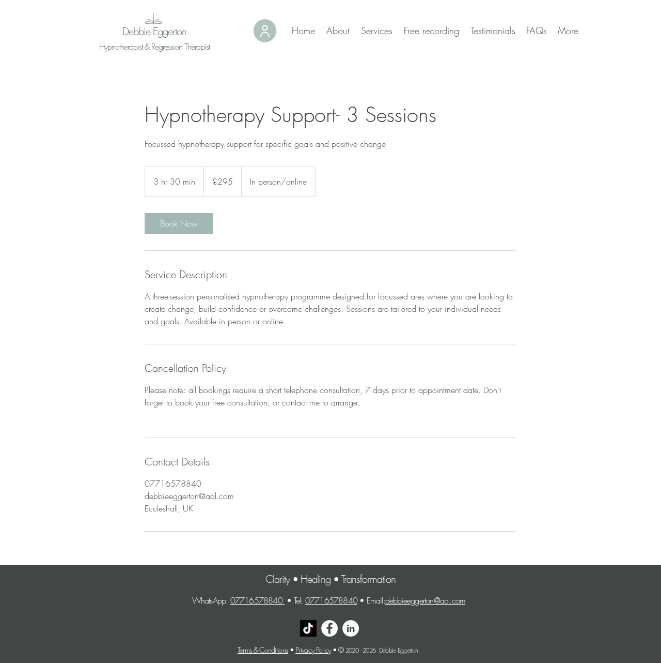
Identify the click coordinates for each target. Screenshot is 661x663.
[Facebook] (329, 628)
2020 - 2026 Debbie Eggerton (383, 650)
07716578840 (257, 600)
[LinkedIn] (350, 628)
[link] (179, 223)
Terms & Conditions (263, 650)
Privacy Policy (312, 650)
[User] (265, 30)
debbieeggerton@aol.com (425, 600)
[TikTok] (308, 628)
